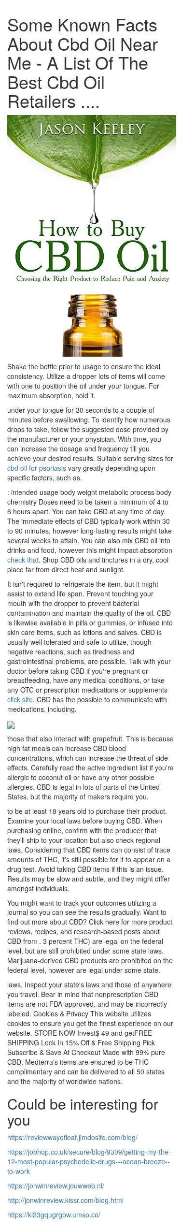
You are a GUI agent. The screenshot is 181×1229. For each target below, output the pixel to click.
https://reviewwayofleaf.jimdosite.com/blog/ (72, 1137)
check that (23, 559)
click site (20, 699)
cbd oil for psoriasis (36, 468)
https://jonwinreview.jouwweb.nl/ (55, 1185)
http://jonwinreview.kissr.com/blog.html (65, 1200)
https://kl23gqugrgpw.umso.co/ (53, 1214)
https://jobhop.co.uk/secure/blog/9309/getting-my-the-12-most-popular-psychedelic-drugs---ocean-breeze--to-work (89, 1161)
